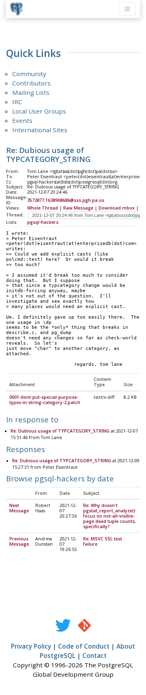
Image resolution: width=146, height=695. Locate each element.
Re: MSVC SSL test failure (102, 541)
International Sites (39, 130)
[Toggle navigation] (127, 9)
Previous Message (19, 541)
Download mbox (117, 208)
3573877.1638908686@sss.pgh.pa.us (65, 200)
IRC (17, 102)
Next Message (19, 508)
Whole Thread (42, 208)
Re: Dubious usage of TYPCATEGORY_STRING (60, 431)
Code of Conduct (84, 646)
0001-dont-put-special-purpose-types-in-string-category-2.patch (44, 399)
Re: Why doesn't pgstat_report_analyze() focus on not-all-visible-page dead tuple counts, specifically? (109, 516)
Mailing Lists (30, 92)
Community (29, 74)
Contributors (31, 83)
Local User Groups (39, 111)
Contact (94, 655)
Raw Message (78, 208)
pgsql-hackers (42, 222)
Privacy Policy (31, 646)
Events (22, 120)
